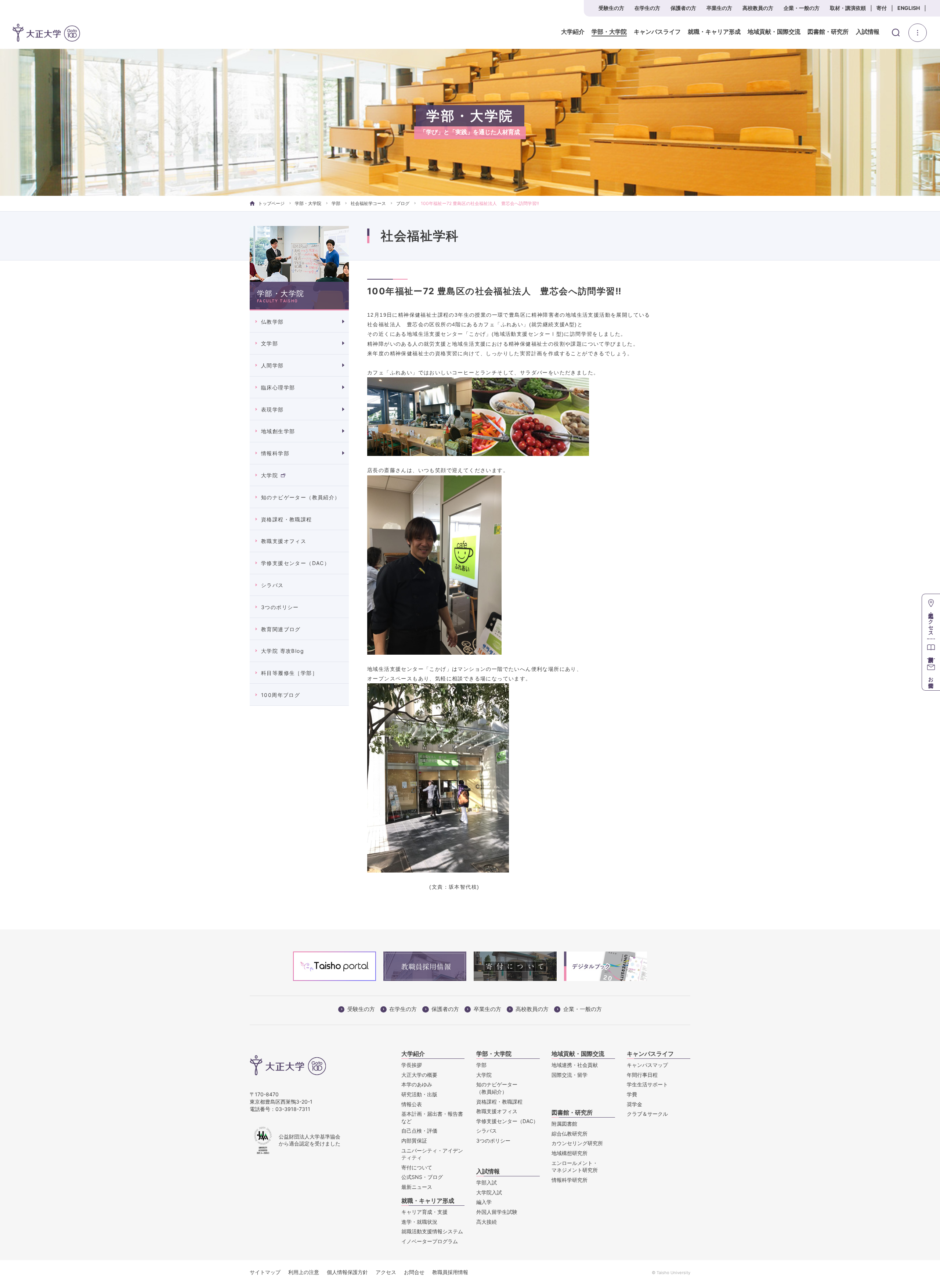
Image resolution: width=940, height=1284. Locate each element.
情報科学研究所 (570, 1180)
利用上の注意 (303, 1272)
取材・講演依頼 (848, 8)
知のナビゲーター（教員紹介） (300, 497)
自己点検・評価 (419, 1130)
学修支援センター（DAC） (295, 563)
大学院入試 (489, 1192)
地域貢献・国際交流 (774, 32)
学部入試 (486, 1182)
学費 (632, 1094)
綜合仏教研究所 (570, 1133)
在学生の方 (647, 8)
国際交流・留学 (570, 1075)
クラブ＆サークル (647, 1114)
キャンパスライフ (657, 32)
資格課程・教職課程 (286, 519)
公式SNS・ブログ (422, 1177)
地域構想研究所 (570, 1153)
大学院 (269, 475)
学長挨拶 (411, 1065)
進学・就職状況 (419, 1222)
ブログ (402, 203)
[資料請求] (931, 649)
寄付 (881, 8)
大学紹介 (573, 32)
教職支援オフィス (283, 541)
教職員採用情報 (450, 1272)
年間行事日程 (642, 1075)
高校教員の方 (757, 8)
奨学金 (634, 1104)
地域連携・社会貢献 (575, 1065)
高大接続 (486, 1222)
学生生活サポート (647, 1084)
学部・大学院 (609, 32)
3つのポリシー (280, 607)
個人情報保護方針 (347, 1272)
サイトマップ (265, 1272)
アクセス (386, 1272)
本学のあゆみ (416, 1084)
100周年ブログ (280, 695)
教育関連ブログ (281, 629)
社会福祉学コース (368, 203)
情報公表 (411, 1104)
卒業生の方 (719, 8)
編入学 (484, 1202)
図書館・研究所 (828, 32)
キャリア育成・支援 (424, 1212)
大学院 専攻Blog (282, 651)
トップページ (271, 203)
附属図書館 (564, 1124)
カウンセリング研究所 (577, 1143)
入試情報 (867, 32)
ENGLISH (908, 8)
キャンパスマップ (647, 1065)
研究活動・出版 (419, 1094)
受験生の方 (611, 8)
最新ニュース (416, 1187)
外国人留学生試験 (496, 1212)
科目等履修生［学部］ (289, 673)
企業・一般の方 (802, 8)
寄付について (416, 1167)
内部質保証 (414, 1140)
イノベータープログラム (429, 1241)
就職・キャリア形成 (714, 32)
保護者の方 (683, 8)
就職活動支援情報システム (432, 1231)
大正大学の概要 (419, 1075)
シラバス (272, 585)
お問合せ (414, 1272)
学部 (336, 203)
